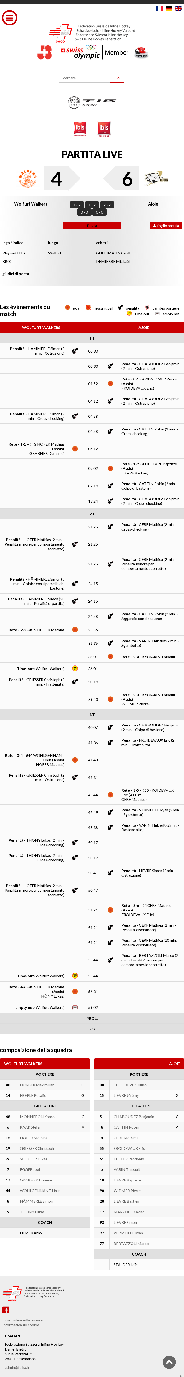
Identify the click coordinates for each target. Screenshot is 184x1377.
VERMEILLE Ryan (128, 1233)
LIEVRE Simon (125, 1222)
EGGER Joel (30, 1169)
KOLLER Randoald (129, 1158)
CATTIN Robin (126, 1127)
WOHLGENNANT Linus (40, 1190)
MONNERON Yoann (37, 1116)
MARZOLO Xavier (129, 1211)
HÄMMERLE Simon (36, 1201)
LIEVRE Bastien (126, 1201)
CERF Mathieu (126, 1137)
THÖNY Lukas (32, 1211)
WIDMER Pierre (127, 1190)
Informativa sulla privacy (22, 1320)
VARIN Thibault (127, 1169)
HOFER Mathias (33, 1137)
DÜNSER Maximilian (37, 1084)
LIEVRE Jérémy (126, 1095)
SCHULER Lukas (33, 1158)
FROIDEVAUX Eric (129, 1148)
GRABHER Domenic (37, 1180)
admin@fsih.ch (17, 1367)
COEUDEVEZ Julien (130, 1084)
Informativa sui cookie (20, 1324)
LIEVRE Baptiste (127, 1180)
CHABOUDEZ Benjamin (134, 1116)
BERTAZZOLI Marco (131, 1243)
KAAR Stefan (30, 1127)
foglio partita (167, 225)
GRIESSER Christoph (37, 1148)
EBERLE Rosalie (33, 1095)
